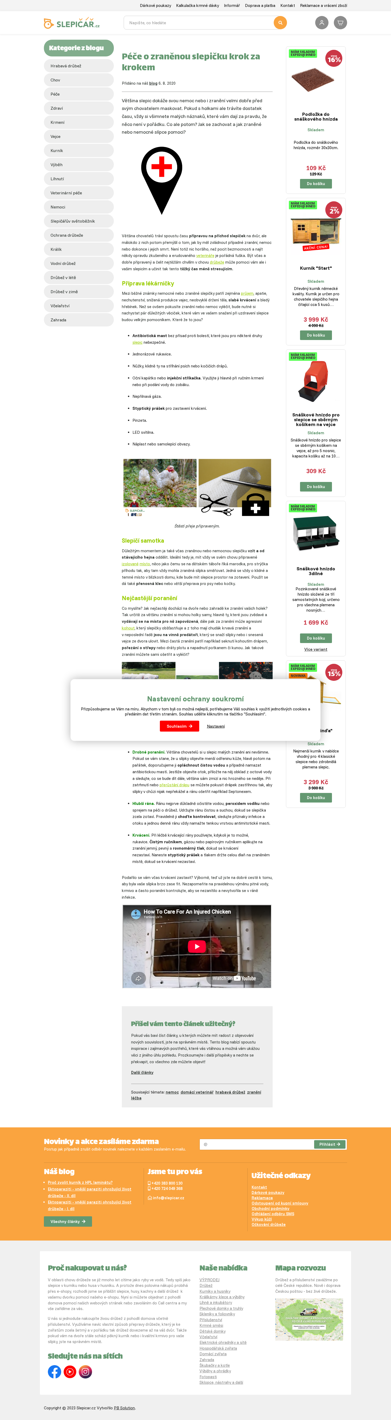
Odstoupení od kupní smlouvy (280, 1203)
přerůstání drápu (174, 784)
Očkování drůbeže (269, 1224)
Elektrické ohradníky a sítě (223, 1342)
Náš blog (59, 1172)
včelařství (60, 305)
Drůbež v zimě (64, 291)
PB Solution (124, 1407)
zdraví (57, 108)
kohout (128, 628)
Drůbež (206, 1285)
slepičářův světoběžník (73, 221)
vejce (55, 136)
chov (55, 80)
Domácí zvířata (213, 1353)
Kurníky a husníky (214, 1291)
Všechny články (65, 1221)
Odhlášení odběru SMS (273, 1213)
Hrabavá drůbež (66, 65)
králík (56, 249)
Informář (232, 5)
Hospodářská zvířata (218, 1348)
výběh (57, 164)
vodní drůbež (63, 263)
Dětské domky (212, 1331)
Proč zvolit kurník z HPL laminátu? (80, 1182)
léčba (136, 1097)
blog (153, 83)
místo (145, 563)
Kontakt (287, 5)
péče (55, 94)
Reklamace (262, 1197)
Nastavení (216, 726)
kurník (57, 150)
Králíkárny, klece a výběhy (221, 1296)
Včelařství (208, 1336)
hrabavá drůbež (230, 1092)
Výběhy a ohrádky (215, 1370)
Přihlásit (327, 1144)
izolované (130, 563)
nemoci (58, 207)
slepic (137, 342)
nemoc (172, 1092)
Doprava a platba (260, 5)
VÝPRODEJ (209, 1279)
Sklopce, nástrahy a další (221, 1382)
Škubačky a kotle (214, 1365)
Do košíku (316, 183)
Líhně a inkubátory (215, 1302)
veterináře (205, 255)
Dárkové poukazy (155, 5)
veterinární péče (66, 192)
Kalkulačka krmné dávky (197, 5)
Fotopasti (208, 1376)
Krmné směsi (211, 1325)
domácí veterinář (197, 1092)
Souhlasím (177, 726)
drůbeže (217, 262)
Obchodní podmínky (270, 1208)
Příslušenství (210, 1319)
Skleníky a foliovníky (217, 1313)
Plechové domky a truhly (221, 1308)
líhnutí (57, 178)
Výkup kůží (262, 1219)
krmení (57, 122)
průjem (247, 293)
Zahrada (58, 319)
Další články (142, 1072)
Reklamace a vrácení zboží (323, 5)
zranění (254, 1092)
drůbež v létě (63, 277)
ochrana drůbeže (67, 235)
